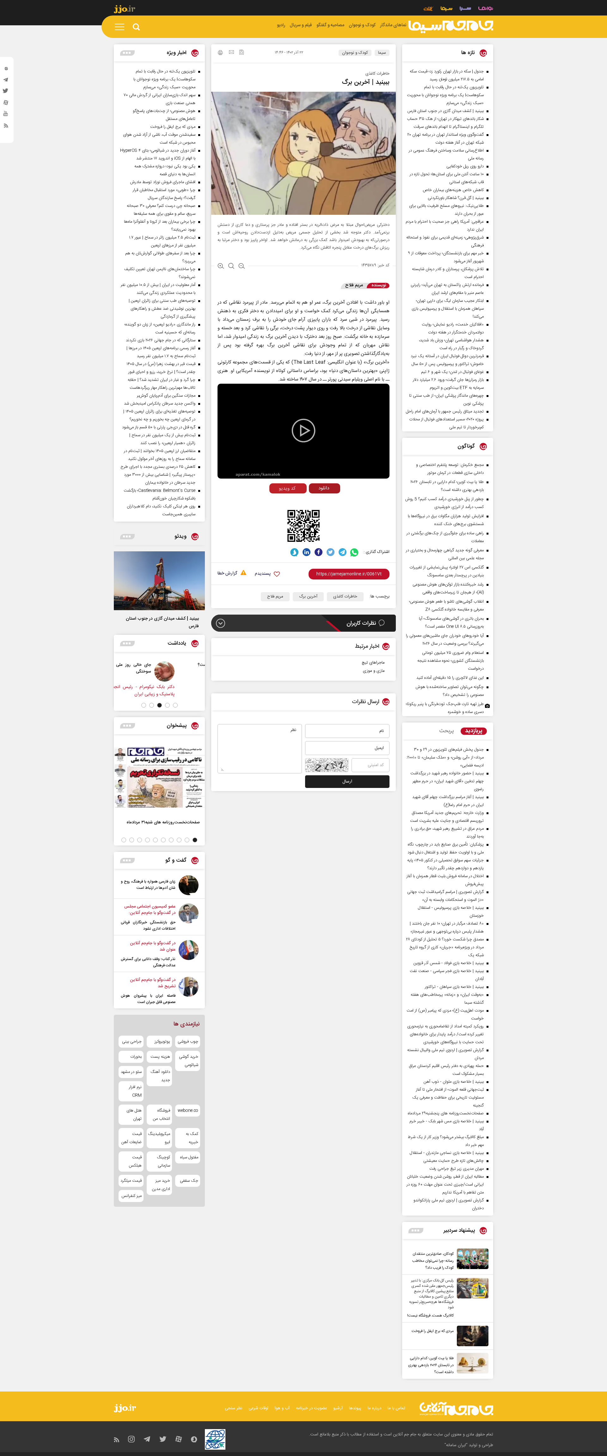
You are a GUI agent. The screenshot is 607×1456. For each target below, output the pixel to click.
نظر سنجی (233, 1408)
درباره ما (374, 1408)
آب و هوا (282, 1408)
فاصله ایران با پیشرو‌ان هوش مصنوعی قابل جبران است (148, 999)
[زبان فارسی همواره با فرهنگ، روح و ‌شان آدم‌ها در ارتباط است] (189, 885)
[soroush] (294, 552)
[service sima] (446, 9)
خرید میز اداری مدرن (161, 1185)
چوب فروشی (188, 1041)
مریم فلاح (275, 596)
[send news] (231, 53)
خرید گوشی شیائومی (188, 1061)
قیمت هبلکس (135, 1161)
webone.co (188, 1110)
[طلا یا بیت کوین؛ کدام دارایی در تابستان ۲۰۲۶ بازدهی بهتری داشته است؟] (471, 1364)
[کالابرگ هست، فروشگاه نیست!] (471, 1298)
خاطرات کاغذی (345, 596)
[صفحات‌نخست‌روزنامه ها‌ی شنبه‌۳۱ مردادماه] (159, 777)
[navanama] (485, 9)
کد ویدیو (287, 489)
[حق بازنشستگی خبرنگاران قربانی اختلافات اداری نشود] (189, 917)
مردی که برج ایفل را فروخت (433, 1331)
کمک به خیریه (192, 1138)
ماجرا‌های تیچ (373, 662)
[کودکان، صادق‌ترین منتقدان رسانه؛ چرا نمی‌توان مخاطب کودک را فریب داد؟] (471, 1259)
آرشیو (338, 1408)
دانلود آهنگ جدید (160, 1076)
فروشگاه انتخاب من (161, 1114)
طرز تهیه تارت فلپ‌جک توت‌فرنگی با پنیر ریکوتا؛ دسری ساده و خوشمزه (445, 708)
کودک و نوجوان (355, 53)
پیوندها (355, 1408)
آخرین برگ (308, 596)
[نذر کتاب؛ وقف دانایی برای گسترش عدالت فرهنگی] (189, 954)
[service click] (428, 9)
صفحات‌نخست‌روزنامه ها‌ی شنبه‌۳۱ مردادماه (163, 822)
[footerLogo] (456, 1408)
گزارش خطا (227, 573)
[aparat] (6, 104)
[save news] (241, 53)
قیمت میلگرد (131, 1180)
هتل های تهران (134, 1114)
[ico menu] (121, 27)
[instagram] (6, 70)
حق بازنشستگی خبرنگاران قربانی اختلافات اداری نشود (148, 925)
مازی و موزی (374, 670)
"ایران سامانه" (456, 1445)
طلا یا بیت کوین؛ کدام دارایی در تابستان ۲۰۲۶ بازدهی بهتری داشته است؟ (431, 1365)
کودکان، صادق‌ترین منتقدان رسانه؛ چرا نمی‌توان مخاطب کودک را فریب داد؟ (433, 1261)
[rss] (6, 127)
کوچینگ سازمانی (163, 1161)
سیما (382, 53)
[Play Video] (303, 430)
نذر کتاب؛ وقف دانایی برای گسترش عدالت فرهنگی (148, 962)
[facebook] (318, 552)
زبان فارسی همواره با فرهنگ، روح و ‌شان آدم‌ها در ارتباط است (148, 884)
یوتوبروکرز (162, 1041)
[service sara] (465, 9)
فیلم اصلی (313, 501)
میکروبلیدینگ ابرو (159, 1138)
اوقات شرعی (258, 1408)
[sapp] (6, 115)
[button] (175, 705)
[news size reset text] (231, 267)
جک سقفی (189, 1180)
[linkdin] (306, 552)
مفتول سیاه (189, 1157)
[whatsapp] (355, 552)
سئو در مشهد (131, 1072)
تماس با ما (396, 1408)
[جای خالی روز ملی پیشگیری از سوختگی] (190, 671)
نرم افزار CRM (135, 1091)
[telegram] (6, 81)
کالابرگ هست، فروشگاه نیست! (430, 1315)
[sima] (450, 27)
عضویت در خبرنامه (311, 1408)
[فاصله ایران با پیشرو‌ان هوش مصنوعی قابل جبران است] (189, 991)
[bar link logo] (124, 10)
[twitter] (6, 92)
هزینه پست (160, 1056)
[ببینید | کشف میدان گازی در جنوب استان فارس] (159, 580)
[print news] (220, 53)
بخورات (136, 1056)
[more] (415, 1230)
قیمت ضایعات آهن (131, 1138)
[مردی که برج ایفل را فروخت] (471, 1336)
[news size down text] (241, 267)
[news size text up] (221, 267)
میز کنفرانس (131, 1196)
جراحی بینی (132, 1041)
